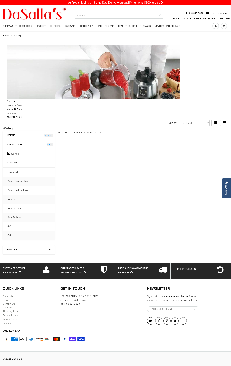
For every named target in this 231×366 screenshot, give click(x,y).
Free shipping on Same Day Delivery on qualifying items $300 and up (116, 2)
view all (48, 135)
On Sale (12, 250)
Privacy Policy (10, 315)
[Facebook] (158, 321)
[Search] (160, 15)
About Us (8, 296)
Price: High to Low (19, 190)
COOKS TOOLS (25, 26)
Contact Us (9, 303)
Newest (13, 199)
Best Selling (16, 217)
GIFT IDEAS (194, 18)
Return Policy (10, 319)
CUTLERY (41, 26)
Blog (5, 300)
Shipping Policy (11, 311)
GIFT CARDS (177, 18)
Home (6, 35)
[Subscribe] (195, 309)
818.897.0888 (196, 13)
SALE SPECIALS (173, 26)
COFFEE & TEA (86, 26)
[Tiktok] (183, 321)
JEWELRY (159, 26)
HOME (121, 26)
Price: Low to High (19, 181)
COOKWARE (8, 26)
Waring (15, 154)
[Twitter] (175, 321)
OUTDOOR (133, 26)
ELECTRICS (55, 26)
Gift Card (7, 307)
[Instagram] (150, 321)
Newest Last (16, 208)
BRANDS (147, 26)
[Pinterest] (167, 321)
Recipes (7, 323)
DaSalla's (17, 358)
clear (49, 144)
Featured (14, 172)
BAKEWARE (70, 26)
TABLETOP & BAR (106, 26)
